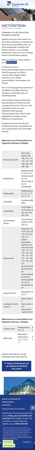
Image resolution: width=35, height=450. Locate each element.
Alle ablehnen (8, 442)
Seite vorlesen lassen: (12, 28)
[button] (32, 407)
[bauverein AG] (17, 4)
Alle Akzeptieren (9, 445)
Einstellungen (27, 442)
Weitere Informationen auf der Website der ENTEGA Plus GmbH (17, 366)
